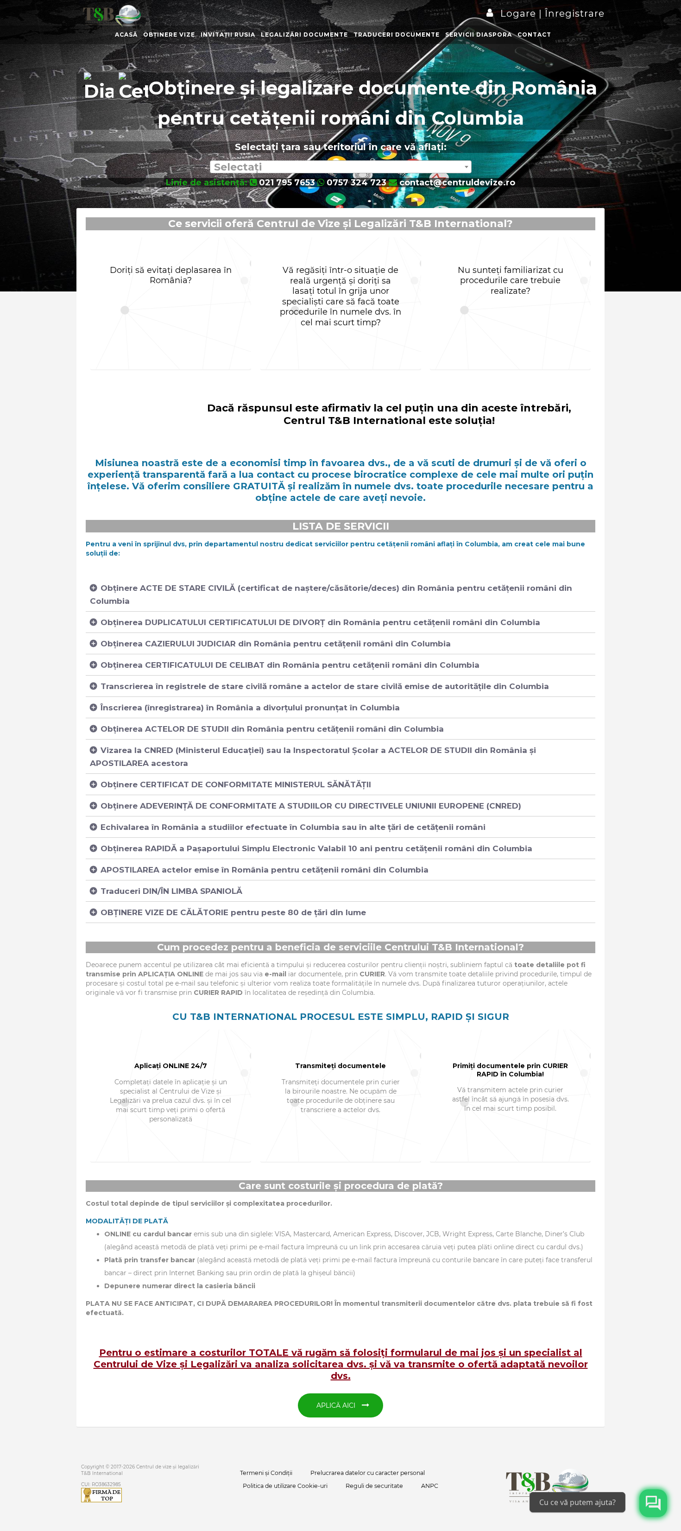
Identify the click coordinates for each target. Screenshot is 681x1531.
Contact (534, 34)
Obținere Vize (169, 34)
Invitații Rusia (228, 34)
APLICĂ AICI (336, 1405)
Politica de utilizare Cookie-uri (285, 1485)
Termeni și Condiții (266, 1472)
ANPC (429, 1485)
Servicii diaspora (478, 34)
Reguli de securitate (374, 1485)
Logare (519, 13)
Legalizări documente (304, 34)
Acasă (126, 34)
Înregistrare (573, 13)
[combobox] (341, 166)
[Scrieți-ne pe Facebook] (653, 1503)
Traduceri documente (396, 34)
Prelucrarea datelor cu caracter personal (367, 1472)
